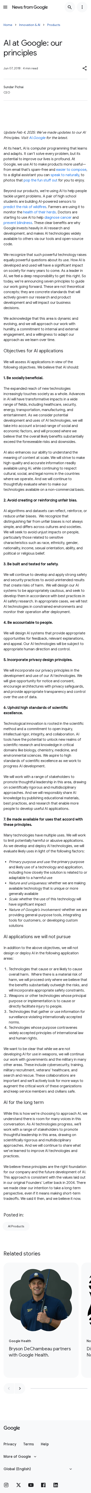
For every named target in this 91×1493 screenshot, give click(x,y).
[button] (85, 68)
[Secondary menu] (82, 7)
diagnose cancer (58, 217)
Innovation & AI (29, 25)
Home (8, 25)
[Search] (69, 7)
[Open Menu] (5, 7)
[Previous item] (9, 1388)
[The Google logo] (12, 1428)
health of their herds (39, 212)
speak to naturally (65, 175)
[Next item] (20, 1388)
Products (53, 25)
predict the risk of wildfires (25, 207)
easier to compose (71, 170)
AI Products (16, 1226)
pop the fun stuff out (40, 180)
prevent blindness (18, 223)
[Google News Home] (30, 7)
